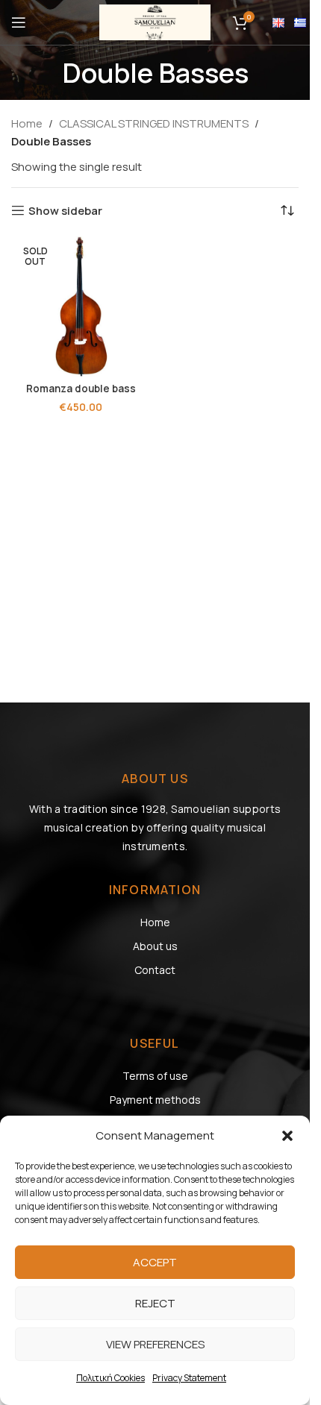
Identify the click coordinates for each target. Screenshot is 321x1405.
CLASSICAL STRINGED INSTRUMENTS (154, 123)
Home (27, 123)
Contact (154, 970)
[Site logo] (155, 21)
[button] (287, 1135)
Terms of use (155, 1076)
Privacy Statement (189, 1377)
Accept (155, 1262)
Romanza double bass (81, 388)
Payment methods (155, 1100)
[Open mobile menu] (19, 22)
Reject (155, 1303)
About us (155, 946)
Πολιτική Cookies (110, 1377)
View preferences (155, 1344)
